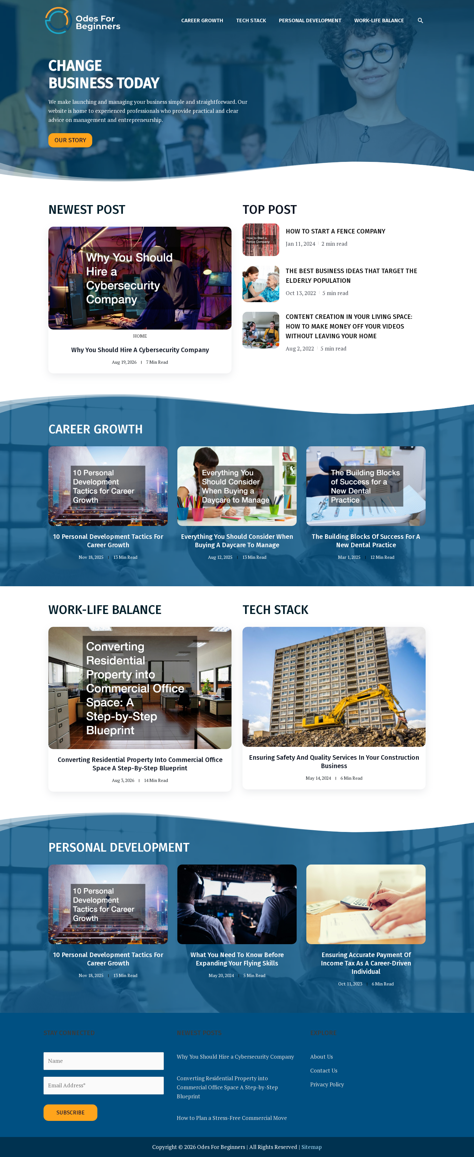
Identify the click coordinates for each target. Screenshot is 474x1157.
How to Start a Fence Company (335, 231)
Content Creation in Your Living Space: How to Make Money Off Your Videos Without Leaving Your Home (349, 326)
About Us (321, 1056)
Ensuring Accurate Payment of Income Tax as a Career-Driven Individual (366, 963)
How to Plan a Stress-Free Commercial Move (232, 1118)
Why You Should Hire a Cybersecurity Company (140, 350)
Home (140, 336)
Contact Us (323, 1070)
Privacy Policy (327, 1084)
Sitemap (311, 1147)
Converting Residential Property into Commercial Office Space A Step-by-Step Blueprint (227, 1087)
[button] (420, 20)
